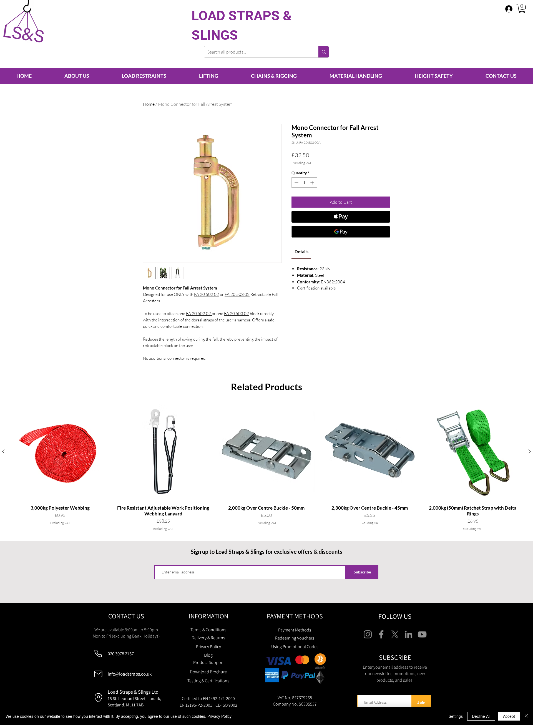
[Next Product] (529, 451)
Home (149, 104)
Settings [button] (456, 716)
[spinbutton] (304, 182)
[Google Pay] (340, 232)
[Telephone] (98, 653)
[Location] (98, 697)
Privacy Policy (219, 716)
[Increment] (312, 182)
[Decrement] (295, 182)
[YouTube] (422, 634)
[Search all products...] (323, 51)
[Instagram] (367, 634)
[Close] (526, 716)
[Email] (98, 674)
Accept (509, 716)
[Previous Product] (3, 451)
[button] (521, 8)
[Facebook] (381, 634)
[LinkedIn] (408, 634)
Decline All (481, 716)
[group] (266, 466)
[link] (301, 251)
